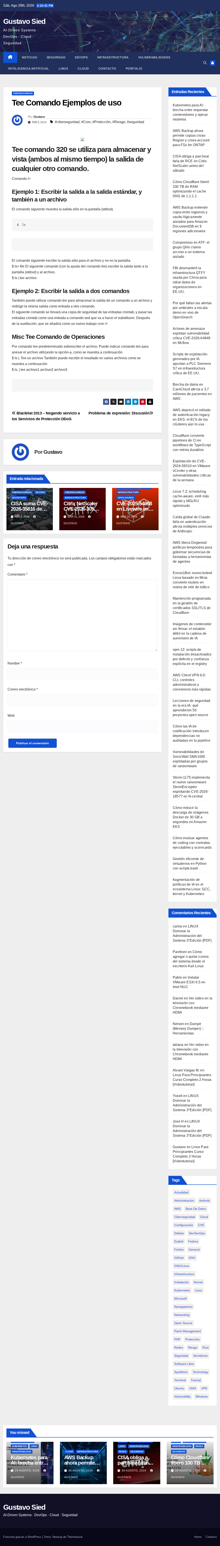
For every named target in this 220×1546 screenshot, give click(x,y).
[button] (205, 63)
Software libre (184, 1364)
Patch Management (187, 1331)
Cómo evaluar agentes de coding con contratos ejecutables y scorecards (192, 842)
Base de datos (196, 1208)
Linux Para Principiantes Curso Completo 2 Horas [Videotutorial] (192, 1079)
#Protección (101, 122)
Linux (63, 68)
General (194, 1249)
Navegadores (183, 1306)
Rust (205, 1347)
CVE (201, 1225)
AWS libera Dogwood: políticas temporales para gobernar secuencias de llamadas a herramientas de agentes (192, 552)
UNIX (192, 1388)
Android (204, 1200)
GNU (192, 1257)
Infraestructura (113, 57)
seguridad (181, 1355)
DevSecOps (19, 497)
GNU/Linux (181, 1266)
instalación (181, 1282)
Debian (179, 1233)
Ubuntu (179, 1388)
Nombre (15, 663)
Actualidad (181, 1192)
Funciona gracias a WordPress (22, 1536)
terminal (180, 1380)
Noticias (29, 57)
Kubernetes (19, 1446)
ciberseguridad (184, 1217)
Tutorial (196, 1380)
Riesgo (192, 1347)
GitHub (179, 1257)
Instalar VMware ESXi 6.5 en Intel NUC (189, 982)
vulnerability (182, 1396)
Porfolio (134, 68)
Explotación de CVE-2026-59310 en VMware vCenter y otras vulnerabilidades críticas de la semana (192, 470)
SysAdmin (181, 1372)
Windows (202, 1396)
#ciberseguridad (67, 122)
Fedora (193, 1241)
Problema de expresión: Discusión (119, 413)
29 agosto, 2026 (27, 1470)
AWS (177, 1208)
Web (11, 715)
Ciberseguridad (23, 93)
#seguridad (135, 122)
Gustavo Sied (24, 21)
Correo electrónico (23, 689)
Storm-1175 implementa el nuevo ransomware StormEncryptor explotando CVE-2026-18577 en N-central (191, 787)
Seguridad (56, 57)
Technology (200, 1372)
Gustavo (39, 116)
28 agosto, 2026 (81, 1470)
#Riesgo (118, 122)
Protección (192, 1339)
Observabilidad (21, 1451)
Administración (184, 1200)
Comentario (18, 574)
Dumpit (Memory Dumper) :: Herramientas (188, 1028)
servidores (200, 1355)
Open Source (126, 497)
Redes (178, 1347)
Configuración (183, 1225)
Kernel (198, 1282)
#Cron (86, 122)
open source (183, 1323)
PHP (177, 1339)
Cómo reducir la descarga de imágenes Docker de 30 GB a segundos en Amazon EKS (190, 817)
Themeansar (74, 1536)
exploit (178, 1241)
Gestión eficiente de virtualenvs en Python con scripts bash (189, 863)
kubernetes (182, 1290)
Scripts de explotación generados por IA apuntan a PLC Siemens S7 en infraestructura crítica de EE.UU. (192, 363)
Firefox (179, 1249)
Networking (181, 1315)
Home (198, 1536)
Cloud (83, 68)
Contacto (107, 68)
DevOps (81, 57)
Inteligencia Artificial (28, 68)
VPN (204, 1388)
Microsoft (180, 1298)
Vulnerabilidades (154, 57)
